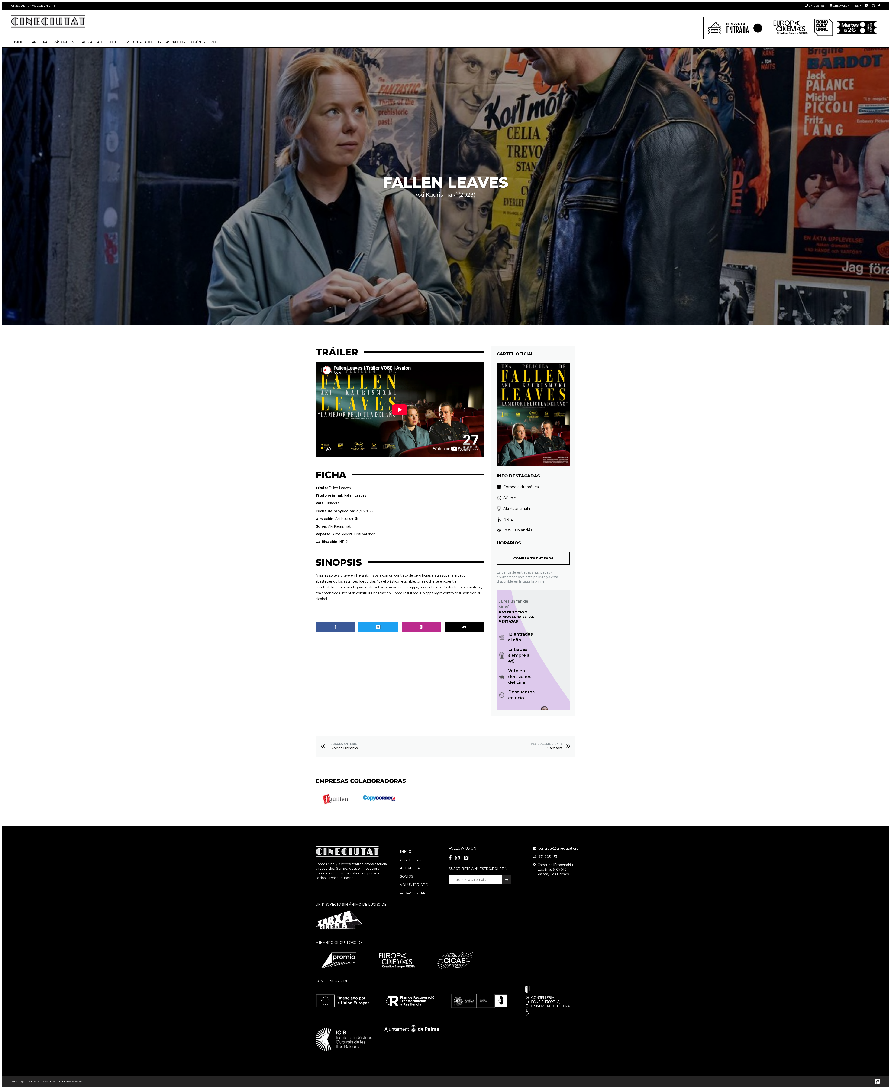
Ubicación (841, 5)
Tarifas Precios (171, 42)
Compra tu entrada (533, 558)
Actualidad (92, 42)
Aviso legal (18, 1081)
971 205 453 (816, 5)
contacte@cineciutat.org (558, 848)
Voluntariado (139, 42)
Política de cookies (70, 1081)
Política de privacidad (41, 1081)
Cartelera (38, 42)
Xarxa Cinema (413, 893)
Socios (406, 876)
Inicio (19, 42)
